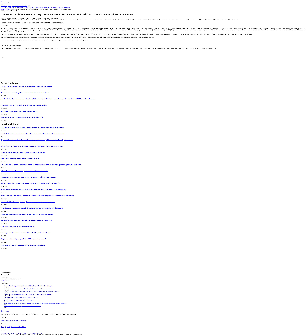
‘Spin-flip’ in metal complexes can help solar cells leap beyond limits (23, 152)
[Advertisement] (49, 69)
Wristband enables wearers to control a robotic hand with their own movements (27, 214)
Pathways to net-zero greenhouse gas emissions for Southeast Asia (22, 117)
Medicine (4, 7)
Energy (31, 7)
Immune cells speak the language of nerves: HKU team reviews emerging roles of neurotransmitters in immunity (37, 195)
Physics (36, 7)
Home (2, 6)
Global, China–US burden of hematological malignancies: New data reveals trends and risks (31, 183)
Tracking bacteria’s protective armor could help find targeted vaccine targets (26, 233)
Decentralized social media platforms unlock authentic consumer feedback (25, 93)
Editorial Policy (16, 6)
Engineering (43, 7)
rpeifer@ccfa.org (5, 280)
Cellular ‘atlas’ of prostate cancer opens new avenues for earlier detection (24, 171)
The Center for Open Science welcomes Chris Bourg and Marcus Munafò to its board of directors (32, 134)
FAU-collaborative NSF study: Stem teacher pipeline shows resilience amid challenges (28, 177)
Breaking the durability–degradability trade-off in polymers (20, 158)
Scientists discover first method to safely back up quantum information (24, 105)
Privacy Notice (22, 333)
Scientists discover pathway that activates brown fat (17, 226)
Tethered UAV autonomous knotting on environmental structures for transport (26, 86)
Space (25, 7)
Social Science (52, 7)
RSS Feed (24, 6)
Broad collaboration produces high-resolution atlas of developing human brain (26, 220)
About (5, 6)
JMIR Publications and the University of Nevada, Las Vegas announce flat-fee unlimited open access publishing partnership (41, 165)
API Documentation (31, 333)
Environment (19, 7)
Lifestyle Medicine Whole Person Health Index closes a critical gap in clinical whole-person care (32, 146)
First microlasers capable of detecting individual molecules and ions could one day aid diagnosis (32, 208)
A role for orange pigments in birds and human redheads (19, 111)
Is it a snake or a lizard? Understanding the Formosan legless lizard (23, 245)
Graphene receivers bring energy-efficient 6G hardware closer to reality (24, 239)
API (21, 6)
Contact (9, 6)
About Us (3, 333)
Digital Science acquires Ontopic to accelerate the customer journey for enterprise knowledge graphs (33, 189)
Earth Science (61, 7)
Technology (10, 7)
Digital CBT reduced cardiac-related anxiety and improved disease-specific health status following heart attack (37, 140)
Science (67, 7)
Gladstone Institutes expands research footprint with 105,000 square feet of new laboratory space (32, 127)
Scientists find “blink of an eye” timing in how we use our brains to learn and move (28, 202)
